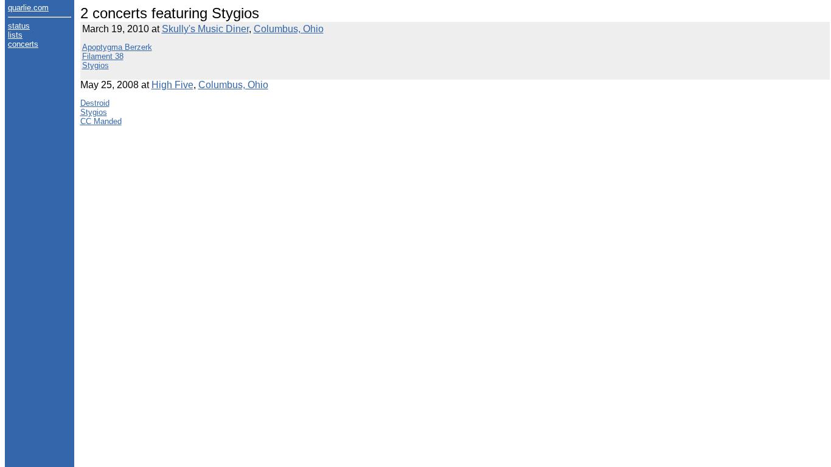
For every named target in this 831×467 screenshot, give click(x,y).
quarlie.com (28, 7)
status (19, 25)
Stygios (95, 65)
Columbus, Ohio (289, 29)
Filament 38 (102, 56)
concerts (23, 44)
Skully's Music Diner (205, 29)
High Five (172, 85)
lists (15, 35)
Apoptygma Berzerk (117, 47)
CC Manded (101, 121)
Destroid (95, 103)
